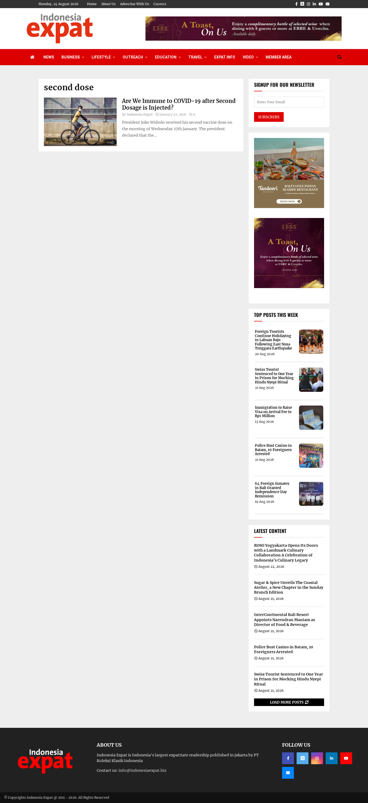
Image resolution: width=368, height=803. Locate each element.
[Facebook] (288, 758)
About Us (108, 4)
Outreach (133, 57)
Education (165, 57)
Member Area (278, 57)
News (48, 57)
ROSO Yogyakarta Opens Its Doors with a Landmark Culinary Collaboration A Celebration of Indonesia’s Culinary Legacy (286, 553)
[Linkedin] (332, 758)
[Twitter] (302, 758)
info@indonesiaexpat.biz (142, 770)
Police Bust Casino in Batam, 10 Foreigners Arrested (273, 450)
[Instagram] (317, 758)
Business (70, 57)
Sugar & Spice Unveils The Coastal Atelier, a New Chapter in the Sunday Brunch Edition (288, 587)
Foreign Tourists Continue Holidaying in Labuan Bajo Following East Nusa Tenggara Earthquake (273, 340)
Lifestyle (101, 57)
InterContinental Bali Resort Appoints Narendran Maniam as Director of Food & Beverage (284, 619)
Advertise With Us (134, 4)
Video (248, 57)
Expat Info (224, 57)
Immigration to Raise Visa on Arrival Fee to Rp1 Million (273, 412)
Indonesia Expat (140, 114)
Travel (195, 57)
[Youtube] (346, 758)
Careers (160, 4)
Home (92, 4)
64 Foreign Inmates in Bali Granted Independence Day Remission (272, 490)
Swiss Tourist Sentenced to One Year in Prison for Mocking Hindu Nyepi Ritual (274, 376)
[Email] (288, 773)
